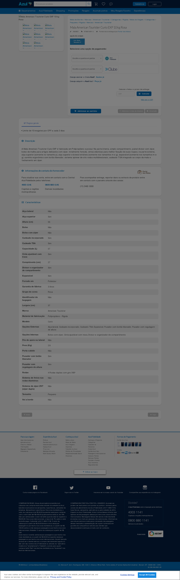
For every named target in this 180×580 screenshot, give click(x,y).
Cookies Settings (127, 575)
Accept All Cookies (147, 575)
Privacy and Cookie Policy (60, 577)
